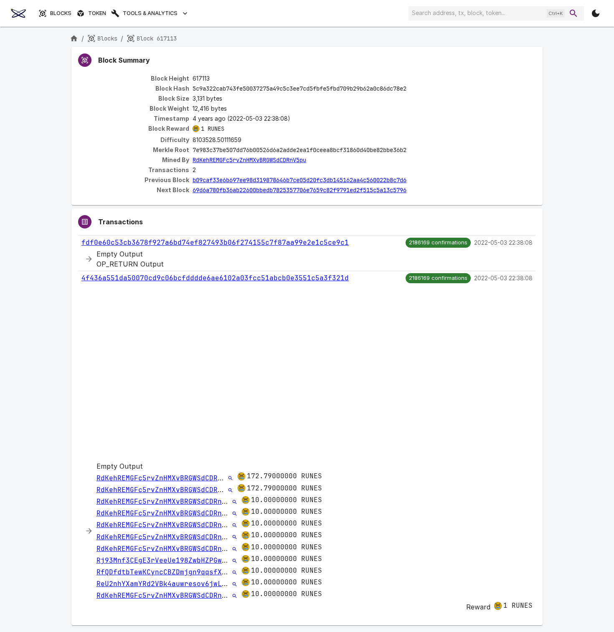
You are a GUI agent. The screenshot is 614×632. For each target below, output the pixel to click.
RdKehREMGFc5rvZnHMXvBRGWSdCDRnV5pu (249, 160)
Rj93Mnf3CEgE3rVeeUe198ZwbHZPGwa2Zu (167, 560)
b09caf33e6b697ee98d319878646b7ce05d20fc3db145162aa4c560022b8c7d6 (299, 180)
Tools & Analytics (150, 13)
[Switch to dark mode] (595, 13)
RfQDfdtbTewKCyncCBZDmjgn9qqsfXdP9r (167, 572)
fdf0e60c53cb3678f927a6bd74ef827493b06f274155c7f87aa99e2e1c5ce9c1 (215, 242)
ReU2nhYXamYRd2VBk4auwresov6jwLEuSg (167, 583)
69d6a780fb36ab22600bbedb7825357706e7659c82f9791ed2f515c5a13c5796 (299, 190)
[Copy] (412, 89)
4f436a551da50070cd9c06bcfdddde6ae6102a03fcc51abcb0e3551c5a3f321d (215, 278)
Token (97, 13)
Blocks (60, 13)
